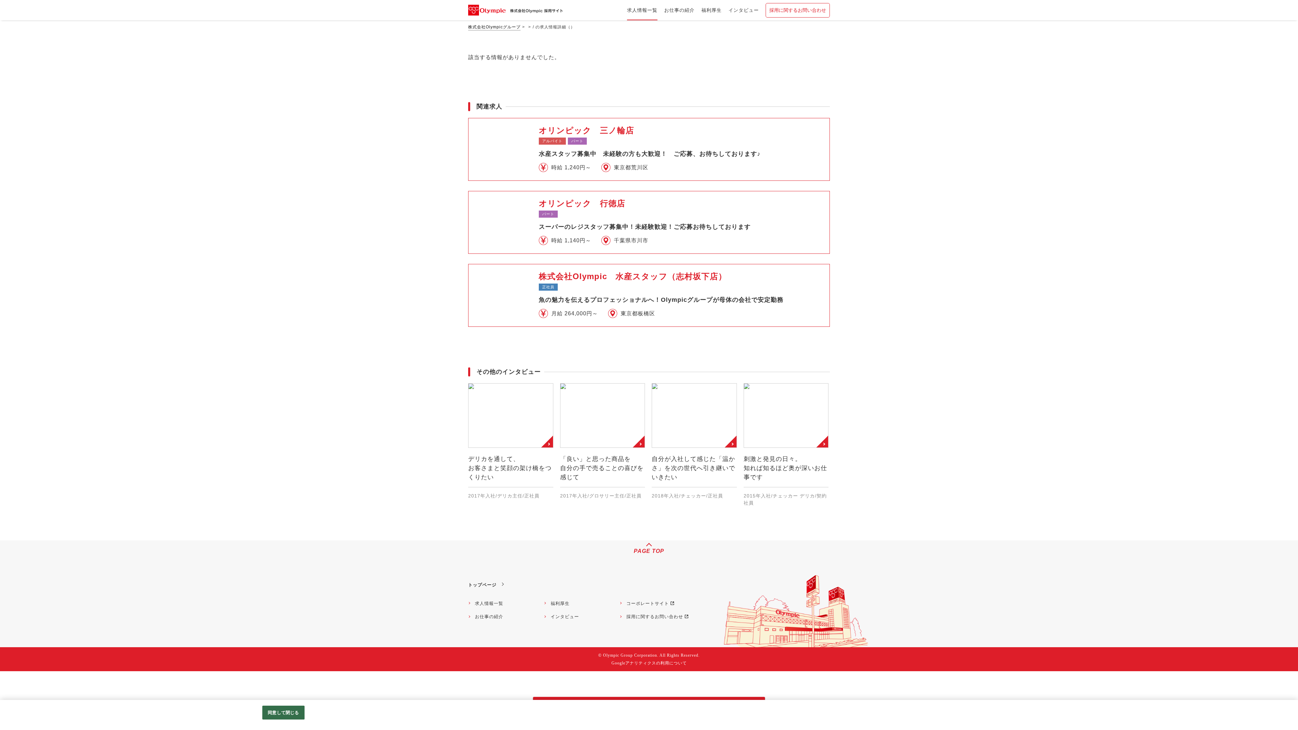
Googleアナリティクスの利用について (649, 663)
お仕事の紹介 (489, 616)
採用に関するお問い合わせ (797, 10)
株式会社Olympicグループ (494, 27)
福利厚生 (560, 603)
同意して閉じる (283, 712)
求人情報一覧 (489, 603)
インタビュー (565, 616)
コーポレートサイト (647, 603)
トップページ (482, 584)
